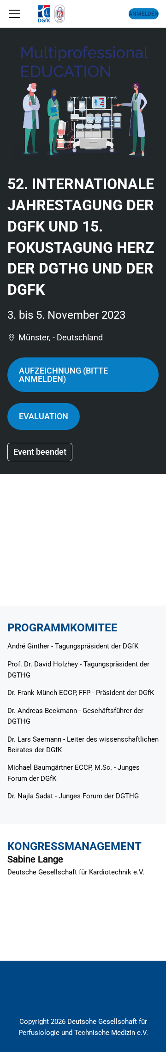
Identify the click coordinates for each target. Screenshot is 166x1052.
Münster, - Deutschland (60, 337)
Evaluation (43, 416)
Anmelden (144, 14)
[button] (15, 14)
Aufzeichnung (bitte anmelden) (63, 375)
